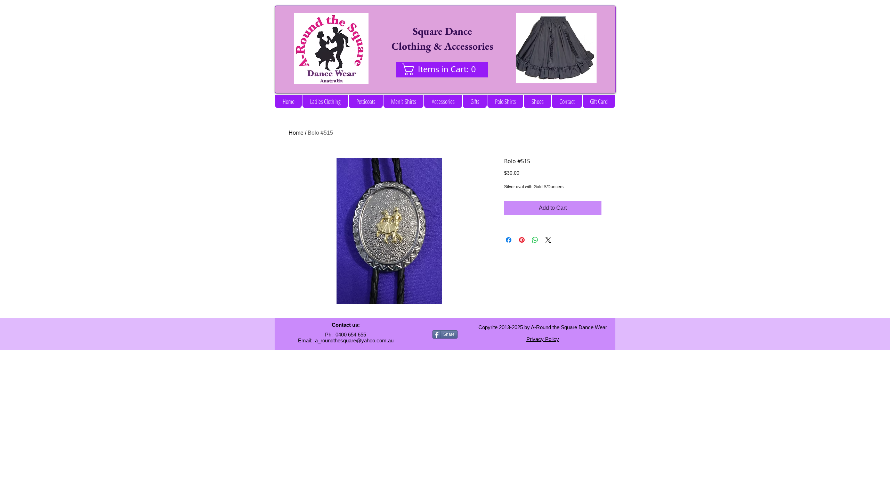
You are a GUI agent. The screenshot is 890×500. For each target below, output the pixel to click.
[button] (325, 101)
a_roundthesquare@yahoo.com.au (354, 340)
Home (296, 133)
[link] (442, 69)
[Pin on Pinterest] (522, 240)
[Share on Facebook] (508, 240)
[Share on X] (548, 240)
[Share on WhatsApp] (535, 240)
